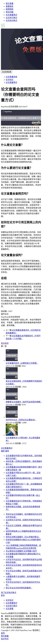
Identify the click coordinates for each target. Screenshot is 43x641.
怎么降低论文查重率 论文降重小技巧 (21, 551)
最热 (7, 451)
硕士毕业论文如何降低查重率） (19, 588)
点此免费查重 (6, 72)
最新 (3, 451)
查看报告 (9, 6)
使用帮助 (9, 9)
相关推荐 (5, 343)
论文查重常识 (11, 15)
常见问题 (9, 12)
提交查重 (9, 3)
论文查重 (9, 609)
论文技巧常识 (11, 18)
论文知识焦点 (11, 20)
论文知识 (9, 80)
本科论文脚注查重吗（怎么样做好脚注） (23, 537)
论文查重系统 (11, 77)
